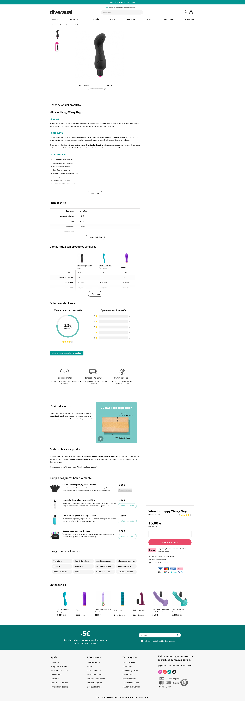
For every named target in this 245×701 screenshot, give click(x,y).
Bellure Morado (138, 610)
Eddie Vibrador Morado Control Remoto (160, 611)
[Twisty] (84, 599)
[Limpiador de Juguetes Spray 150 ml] (55, 504)
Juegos (149, 19)
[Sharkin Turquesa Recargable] (65, 599)
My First (84, 211)
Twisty (78, 610)
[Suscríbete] (178, 636)
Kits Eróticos (127, 674)
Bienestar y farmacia (131, 670)
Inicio (53, 25)
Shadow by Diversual (131, 687)
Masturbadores (129, 678)
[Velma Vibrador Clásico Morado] (103, 599)
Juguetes (55, 19)
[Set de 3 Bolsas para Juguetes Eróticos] (55, 489)
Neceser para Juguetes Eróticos (76, 531)
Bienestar (75, 19)
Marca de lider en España (122, 2)
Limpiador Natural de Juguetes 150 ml (79, 500)
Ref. (149, 526)
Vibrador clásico (124, 566)
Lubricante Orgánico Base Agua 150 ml (79, 515)
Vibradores (57, 561)
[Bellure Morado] (141, 599)
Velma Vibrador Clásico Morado (103, 611)
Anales (77, 572)
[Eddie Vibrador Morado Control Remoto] (160, 599)
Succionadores (128, 662)
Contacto (55, 662)
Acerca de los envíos (59, 670)
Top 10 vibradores (82, 561)
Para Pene (130, 19)
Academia (189, 19)
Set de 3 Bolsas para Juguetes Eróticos (79, 484)
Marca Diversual (94, 670)
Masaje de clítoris (60, 572)
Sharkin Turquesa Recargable (63, 611)
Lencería (94, 19)
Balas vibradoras (103, 572)
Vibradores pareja (103, 566)
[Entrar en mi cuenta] (186, 12)
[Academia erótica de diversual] (169, 672)
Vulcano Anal (118, 610)
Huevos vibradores (125, 572)
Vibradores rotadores (126, 561)
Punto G (56, 566)
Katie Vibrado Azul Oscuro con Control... (179, 611)
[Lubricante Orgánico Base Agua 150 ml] (55, 520)
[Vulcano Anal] (122, 599)
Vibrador (56, 160)
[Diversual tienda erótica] (70, 12)
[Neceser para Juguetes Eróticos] (55, 535)
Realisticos (79, 566)
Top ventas (168, 19)
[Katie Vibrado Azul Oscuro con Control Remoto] (180, 599)
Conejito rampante (103, 561)
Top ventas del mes (130, 683)
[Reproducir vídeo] (100, 439)
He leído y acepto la (159, 641)
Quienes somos (93, 662)
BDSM (112, 19)
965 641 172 (170, 556)
